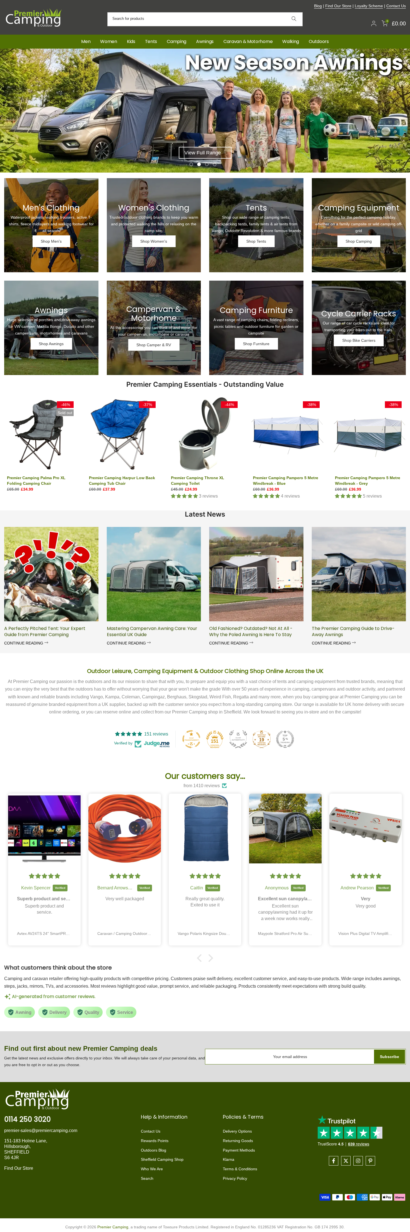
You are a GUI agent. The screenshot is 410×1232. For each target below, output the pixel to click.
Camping (176, 41)
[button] (201, 958)
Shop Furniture (256, 344)
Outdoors (319, 41)
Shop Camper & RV (153, 345)
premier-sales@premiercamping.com (40, 1130)
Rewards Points (154, 1140)
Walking (290, 41)
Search (147, 1178)
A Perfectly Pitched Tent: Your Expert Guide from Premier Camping (44, 631)
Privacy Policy (235, 1178)
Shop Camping (359, 241)
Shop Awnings (51, 344)
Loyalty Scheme (369, 6)
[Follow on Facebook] (333, 1161)
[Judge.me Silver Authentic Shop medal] (238, 739)
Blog (318, 6)
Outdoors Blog (153, 1150)
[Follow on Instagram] (358, 1161)
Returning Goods (238, 1140)
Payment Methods (239, 1150)
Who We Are (152, 1169)
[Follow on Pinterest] (370, 1161)
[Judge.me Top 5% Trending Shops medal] (285, 739)
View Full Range (202, 153)
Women (108, 41)
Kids (131, 41)
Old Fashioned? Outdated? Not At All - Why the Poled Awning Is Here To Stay (251, 631)
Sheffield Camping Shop (162, 1159)
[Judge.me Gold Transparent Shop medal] (191, 739)
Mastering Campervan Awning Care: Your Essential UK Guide (152, 631)
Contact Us (396, 6)
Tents (151, 41)
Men (85, 41)
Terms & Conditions (240, 1169)
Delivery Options (237, 1131)
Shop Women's (153, 241)
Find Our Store (338, 6)
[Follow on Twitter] (346, 1161)
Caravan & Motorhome (247, 41)
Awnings (205, 41)
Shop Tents (256, 241)
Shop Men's (51, 241)
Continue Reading (24, 643)
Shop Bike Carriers (358, 340)
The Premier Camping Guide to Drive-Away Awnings (353, 631)
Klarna (228, 1159)
